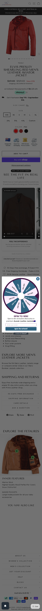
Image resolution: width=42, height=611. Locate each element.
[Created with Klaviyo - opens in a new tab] (21, 333)
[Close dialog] (38, 278)
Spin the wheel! (21, 329)
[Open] (5, 605)
